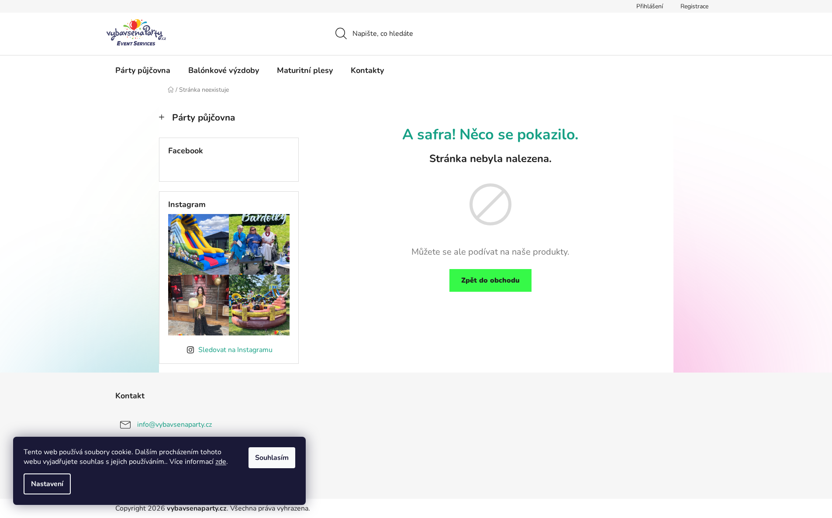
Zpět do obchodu (490, 280)
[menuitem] (143, 70)
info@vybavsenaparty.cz (174, 424)
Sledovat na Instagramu (235, 350)
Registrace (694, 6)
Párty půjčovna (203, 117)
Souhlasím (272, 458)
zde (220, 461)
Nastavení (47, 484)
